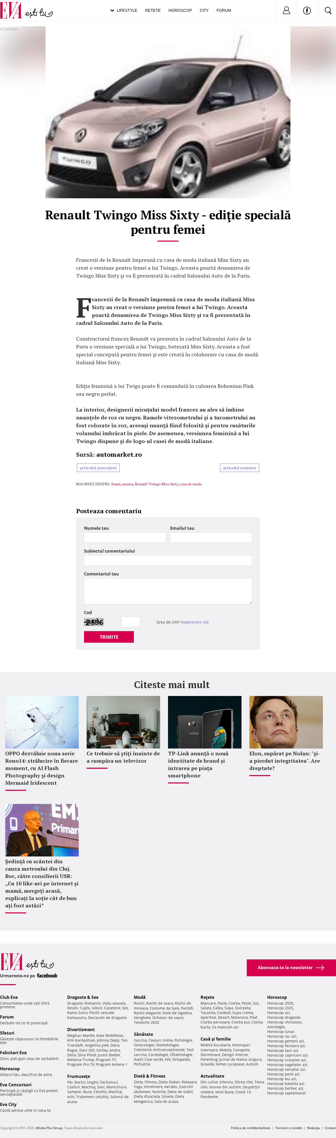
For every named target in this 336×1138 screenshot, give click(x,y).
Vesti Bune (224, 1091)
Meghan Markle (81, 1035)
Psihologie (183, 1040)
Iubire (97, 1007)
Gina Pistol (87, 1054)
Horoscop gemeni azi (285, 1040)
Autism (252, 1064)
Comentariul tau (101, 574)
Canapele (241, 1049)
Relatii (72, 1007)
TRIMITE (109, 637)
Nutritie (159, 1091)
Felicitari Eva (13, 1053)
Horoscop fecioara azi (286, 1045)
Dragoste (75, 1003)
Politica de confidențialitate (250, 1128)
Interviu (226, 1081)
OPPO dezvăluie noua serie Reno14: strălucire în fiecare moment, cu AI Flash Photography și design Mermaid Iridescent (41, 768)
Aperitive (208, 1017)
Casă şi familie (216, 1039)
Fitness (151, 1081)
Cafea (218, 1007)
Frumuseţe (78, 1076)
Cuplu (85, 1007)
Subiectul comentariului (109, 551)
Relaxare (189, 1081)
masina (127, 483)
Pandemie (209, 1096)
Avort (138, 1059)
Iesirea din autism (225, 1086)
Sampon (74, 1091)
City (204, 10)
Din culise (209, 1081)
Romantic (93, 1003)
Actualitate (212, 1076)
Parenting (209, 1059)
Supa (228, 1007)
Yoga (138, 1086)
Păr (70, 1082)
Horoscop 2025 (280, 1007)
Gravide (207, 1064)
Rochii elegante (147, 1012)
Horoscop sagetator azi (287, 1064)
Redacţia (313, 1128)
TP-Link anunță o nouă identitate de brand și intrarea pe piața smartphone (198, 764)
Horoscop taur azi (282, 1050)
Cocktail (224, 1012)
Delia (71, 1054)
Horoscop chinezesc (284, 1022)
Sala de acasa (166, 1101)
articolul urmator (239, 468)
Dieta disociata (147, 1096)
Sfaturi (7, 1033)
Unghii (92, 1082)
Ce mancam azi (225, 1027)
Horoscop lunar (280, 1031)
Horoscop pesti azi (283, 1074)
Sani (101, 1086)
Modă (140, 997)
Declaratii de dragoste (107, 1017)
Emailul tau (182, 528)
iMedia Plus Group (49, 1128)
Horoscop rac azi (281, 1036)
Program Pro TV (80, 1064)
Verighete (142, 1017)
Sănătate (143, 1034)
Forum (224, 10)
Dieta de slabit (180, 1091)
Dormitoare (210, 1054)
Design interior (235, 1054)
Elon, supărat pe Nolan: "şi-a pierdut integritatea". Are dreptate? (284, 761)
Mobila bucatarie (215, 1044)
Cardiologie (158, 1054)
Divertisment (81, 1029)
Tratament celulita (92, 1096)
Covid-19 (243, 1091)
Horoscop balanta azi (285, 1083)
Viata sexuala (114, 1003)
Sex (125, 1007)
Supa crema (242, 1012)
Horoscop (180, 10)
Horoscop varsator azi (286, 1069)
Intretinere (153, 1086)
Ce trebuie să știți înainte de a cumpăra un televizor (123, 757)
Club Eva (9, 997)
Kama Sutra (77, 1012)
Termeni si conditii (288, 1128)
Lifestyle (127, 10)
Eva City (8, 1104)
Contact (330, 1128)
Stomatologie (167, 1044)
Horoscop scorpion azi (286, 1059)
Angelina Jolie (97, 1045)
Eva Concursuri (16, 1085)
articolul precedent (98, 468)
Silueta (167, 1096)
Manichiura (116, 1086)
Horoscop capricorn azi (287, 1055)
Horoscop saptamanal (286, 1092)
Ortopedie (181, 1059)
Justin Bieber (109, 1054)
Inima (168, 1040)
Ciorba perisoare (215, 1022)
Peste (246, 1003)
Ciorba (234, 1003)
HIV (168, 1059)
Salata (206, 1007)
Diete (138, 1081)
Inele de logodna (177, 1012)
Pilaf (253, 1017)
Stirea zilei (244, 1081)
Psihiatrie (142, 1064)
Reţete (207, 997)
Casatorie (112, 1007)
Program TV (106, 1059)
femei (115, 483)
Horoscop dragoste (283, 1017)
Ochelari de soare (167, 1017)
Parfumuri (109, 1082)
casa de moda (191, 483)
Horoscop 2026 (280, 1003)
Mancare (208, 1003)
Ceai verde (154, 1059)
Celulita (100, 1091)
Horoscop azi (278, 1012)
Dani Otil (87, 1050)
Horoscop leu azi (281, 1078)
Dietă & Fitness (149, 1076)
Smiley (102, 1050)
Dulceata (242, 1007)
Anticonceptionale (169, 1049)
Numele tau (96, 528)
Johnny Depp (108, 1040)
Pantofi (187, 1008)
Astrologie (276, 1026)
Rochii (80, 1082)
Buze (87, 1091)
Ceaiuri (155, 1040)
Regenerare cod (195, 622)
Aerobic (171, 1086)
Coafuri (73, 1086)
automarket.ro (119, 454)
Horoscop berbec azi (285, 1088)
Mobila (225, 1049)
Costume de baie (164, 1008)
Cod (88, 612)
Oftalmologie (181, 1054)
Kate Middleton (109, 1035)
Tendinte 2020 (146, 1022)
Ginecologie (144, 1044)
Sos (256, 1003)
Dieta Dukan (169, 1081)
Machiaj (89, 1086)
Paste (222, 1003)
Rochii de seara (159, 1003)
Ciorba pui (241, 1022)
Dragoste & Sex (82, 997)
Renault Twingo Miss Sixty (156, 483)
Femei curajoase (230, 1064)
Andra (114, 1050)
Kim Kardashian (81, 1040)
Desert (223, 1017)
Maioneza (239, 1017)
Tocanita (208, 1012)
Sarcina (140, 1040)
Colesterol (142, 1049)
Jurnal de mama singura (240, 1059)
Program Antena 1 (112, 1064)
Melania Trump (80, 1059)
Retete (153, 10)
